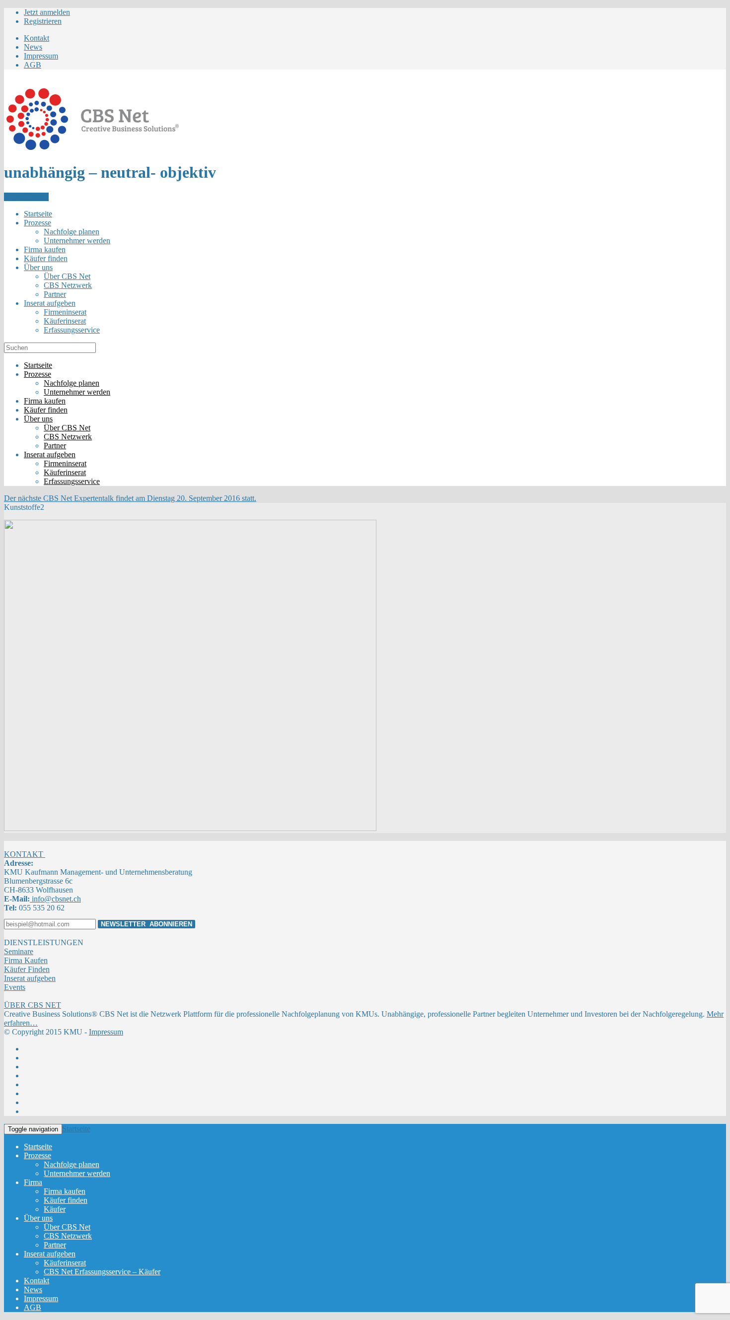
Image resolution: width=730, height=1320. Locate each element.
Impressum (106, 1032)
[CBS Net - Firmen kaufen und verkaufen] (92, 148)
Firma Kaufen (26, 960)
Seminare (18, 951)
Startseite (76, 1128)
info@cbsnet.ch (55, 899)
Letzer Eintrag (26, 197)
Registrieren (43, 21)
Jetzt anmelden (47, 12)
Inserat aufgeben (30, 978)
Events (14, 987)
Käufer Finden (27, 969)
